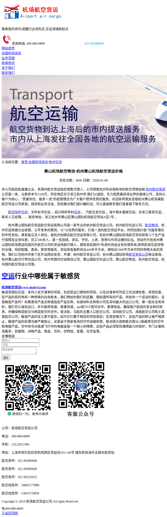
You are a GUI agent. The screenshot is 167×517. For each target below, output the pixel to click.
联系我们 (8, 73)
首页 (24, 162)
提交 (6, 357)
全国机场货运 (11, 53)
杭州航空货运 (155, 189)
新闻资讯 (8, 63)
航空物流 (151, 225)
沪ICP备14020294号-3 (94, 501)
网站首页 (8, 48)
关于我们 (8, 68)
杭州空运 (55, 162)
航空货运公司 (138, 254)
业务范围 (8, 58)
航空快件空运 (18, 212)
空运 (77, 212)
